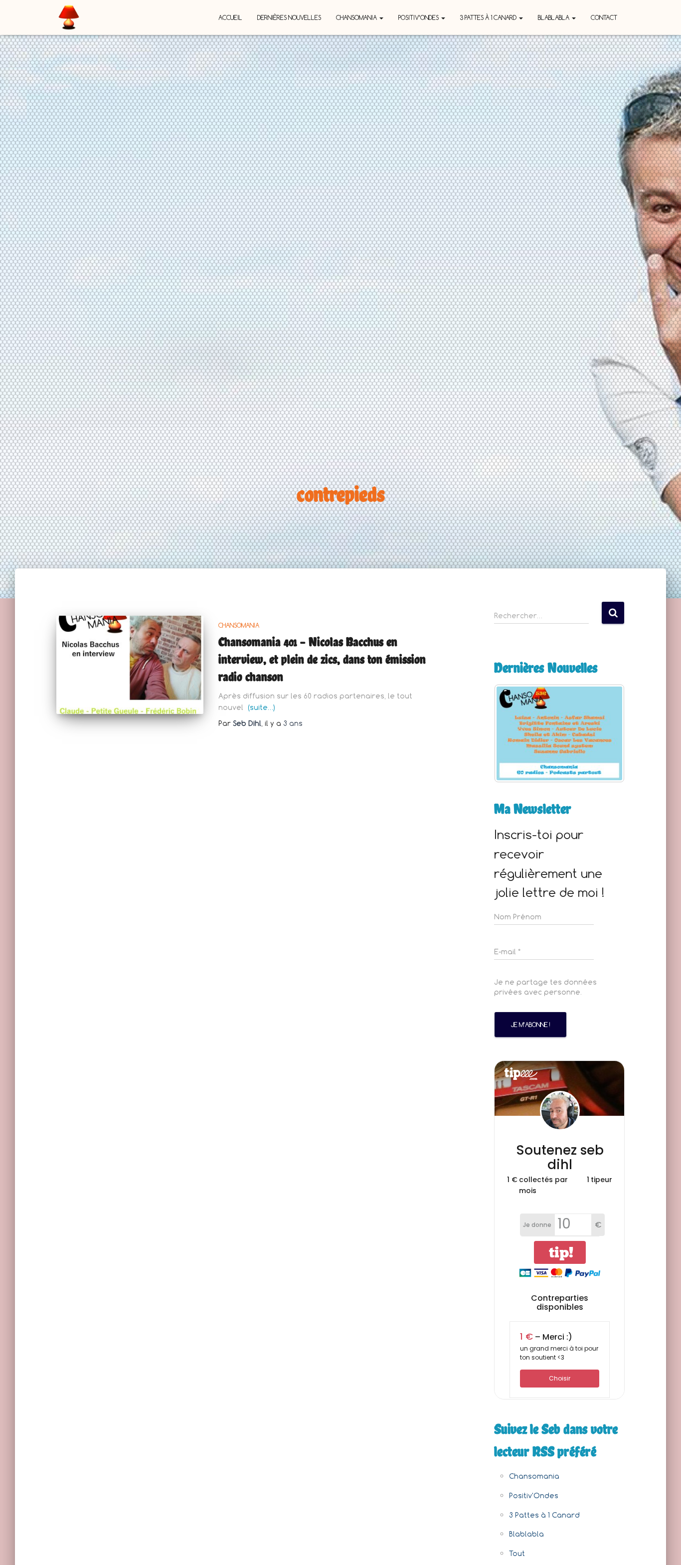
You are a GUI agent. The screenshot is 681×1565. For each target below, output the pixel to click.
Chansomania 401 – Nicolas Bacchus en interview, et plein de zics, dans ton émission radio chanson (322, 659)
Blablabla (554, 17)
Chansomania (357, 17)
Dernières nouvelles (289, 17)
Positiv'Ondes (533, 1495)
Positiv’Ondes (419, 17)
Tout (517, 1553)
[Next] (604, 733)
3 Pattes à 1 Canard (489, 17)
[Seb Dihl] (69, 17)
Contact (604, 17)
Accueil (230, 17)
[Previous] (515, 733)
